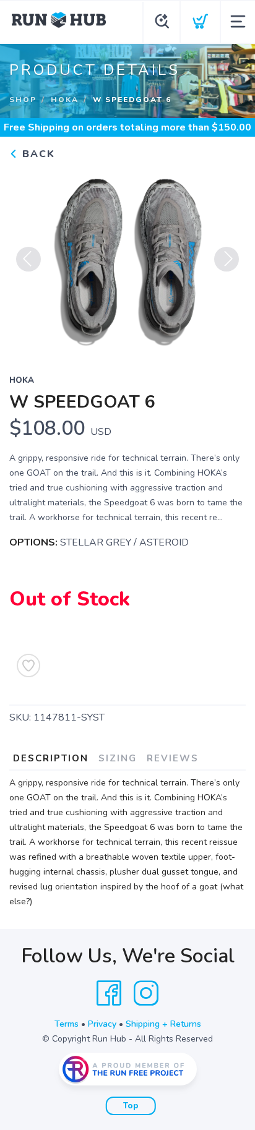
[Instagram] (146, 993)
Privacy (102, 1024)
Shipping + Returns (163, 1024)
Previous (28, 259)
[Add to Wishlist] (28, 665)
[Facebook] (108, 993)
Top (131, 1105)
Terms (66, 1024)
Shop (23, 100)
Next (226, 259)
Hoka (65, 100)
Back (37, 154)
